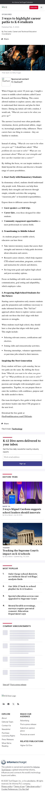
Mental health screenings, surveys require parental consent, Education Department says (22, 609)
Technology (17, 429)
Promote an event (27, 734)
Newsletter (6, 729)
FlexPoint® (18, 82)
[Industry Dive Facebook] (8, 704)
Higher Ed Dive (26, 745)
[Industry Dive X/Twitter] (13, 704)
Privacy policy (7, 786)
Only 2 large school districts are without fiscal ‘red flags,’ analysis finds (23, 577)
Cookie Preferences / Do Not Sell (15, 789)
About (4, 718)
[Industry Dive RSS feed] (18, 704)
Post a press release (18, 684)
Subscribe (33, 7)
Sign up (23, 464)
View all (6, 684)
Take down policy (33, 786)
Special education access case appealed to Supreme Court (23, 597)
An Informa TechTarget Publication (22, 2)
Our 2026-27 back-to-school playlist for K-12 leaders (22, 587)
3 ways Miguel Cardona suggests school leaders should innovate (22, 510)
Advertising (24, 720)
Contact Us (6, 725)
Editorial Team (7, 722)
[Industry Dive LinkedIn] (3, 704)
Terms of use (19, 786)
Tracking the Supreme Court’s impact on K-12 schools (20, 552)
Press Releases (8, 739)
